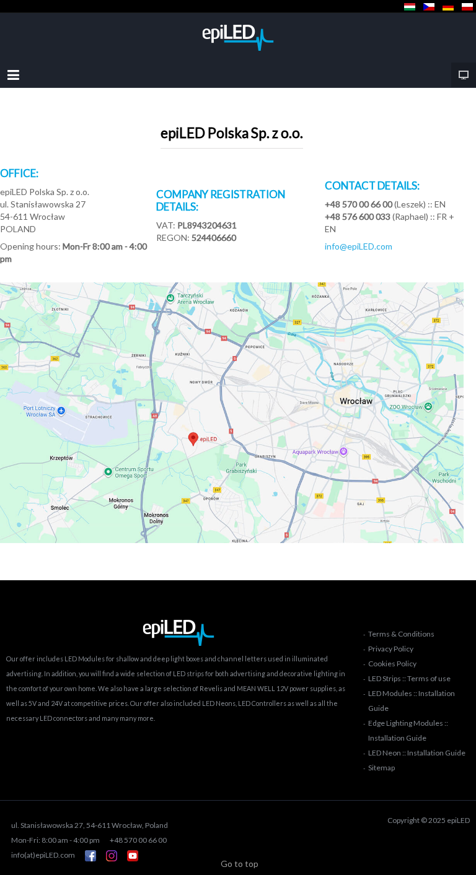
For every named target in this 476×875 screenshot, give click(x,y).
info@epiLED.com (358, 246)
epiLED (458, 820)
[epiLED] (238, 37)
